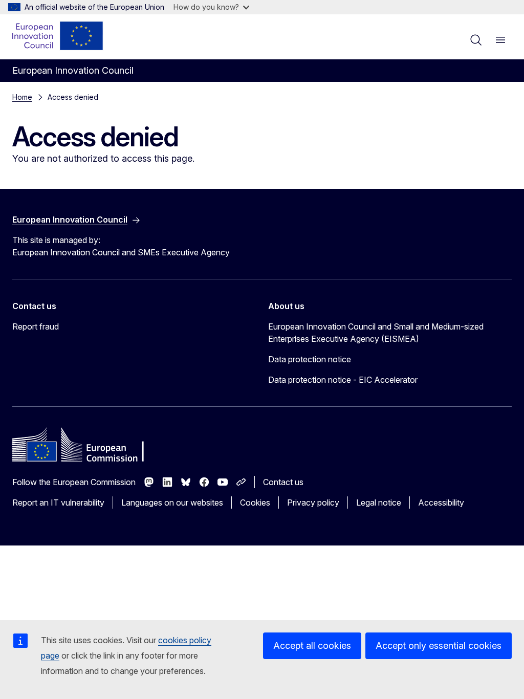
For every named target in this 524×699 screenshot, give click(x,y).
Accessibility (441, 502)
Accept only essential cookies (438, 645)
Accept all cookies (312, 645)
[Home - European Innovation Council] (58, 35)
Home (22, 97)
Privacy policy (313, 502)
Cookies (255, 502)
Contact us (283, 482)
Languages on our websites (172, 502)
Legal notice (378, 502)
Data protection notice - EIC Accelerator (343, 380)
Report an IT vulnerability (58, 502)
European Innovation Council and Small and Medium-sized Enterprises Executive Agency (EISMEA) (376, 332)
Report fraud (35, 326)
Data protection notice (309, 359)
